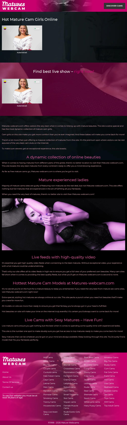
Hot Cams (109, 380)
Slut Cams (68, 398)
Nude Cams (89, 387)
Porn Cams (69, 391)
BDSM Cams (90, 361)
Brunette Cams (91, 365)
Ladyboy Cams (71, 383)
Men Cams (48, 387)
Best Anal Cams (91, 357)
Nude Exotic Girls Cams (72, 413)
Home (5, 372)
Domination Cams (72, 372)
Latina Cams (49, 383)
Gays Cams (48, 380)
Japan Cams (90, 380)
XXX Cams (109, 402)
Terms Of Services (10, 382)
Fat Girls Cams (111, 372)
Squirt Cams (89, 398)
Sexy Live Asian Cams (50, 413)
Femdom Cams (71, 376)
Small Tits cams (71, 394)
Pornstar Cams (50, 394)
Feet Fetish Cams (51, 376)
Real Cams (89, 391)
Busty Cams (110, 365)
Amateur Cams (111, 357)
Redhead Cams (111, 387)
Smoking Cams (50, 398)
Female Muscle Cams (71, 406)
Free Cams (89, 376)
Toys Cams (109, 398)
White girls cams (92, 402)
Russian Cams (111, 391)
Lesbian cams (90, 383)
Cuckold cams (50, 372)
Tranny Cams (49, 402)
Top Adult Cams (111, 405)
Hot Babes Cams (72, 361)
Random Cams (50, 391)
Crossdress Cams (72, 368)
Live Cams (109, 383)
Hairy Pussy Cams (92, 405)
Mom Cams (69, 357)
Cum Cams (109, 368)
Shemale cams (91, 394)
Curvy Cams (89, 368)
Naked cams (70, 387)
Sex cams (108, 394)
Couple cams (49, 368)
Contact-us (7, 387)
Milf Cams (48, 357)
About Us (6, 377)
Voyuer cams (70, 402)
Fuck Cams (109, 376)
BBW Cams (48, 361)
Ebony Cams (90, 372)
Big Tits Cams (110, 361)
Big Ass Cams (50, 365)
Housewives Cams (52, 405)
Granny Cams (70, 380)
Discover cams (114, 6)
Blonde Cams (70, 365)
